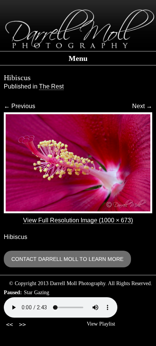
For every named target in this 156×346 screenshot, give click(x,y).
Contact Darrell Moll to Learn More (67, 259)
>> (22, 324)
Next (142, 106)
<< (9, 324)
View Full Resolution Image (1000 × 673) (78, 220)
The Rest (51, 86)
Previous (19, 106)
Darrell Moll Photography (78, 29)
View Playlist (101, 324)
